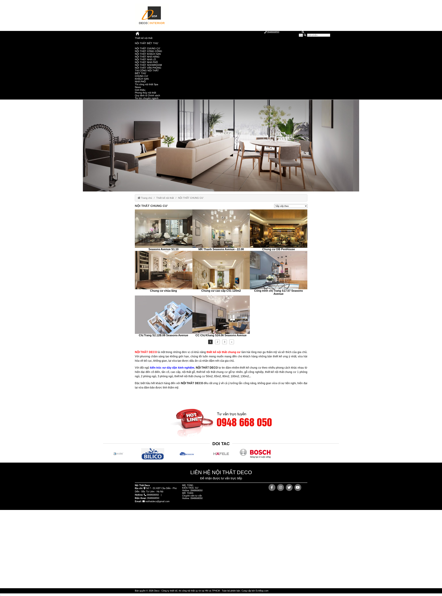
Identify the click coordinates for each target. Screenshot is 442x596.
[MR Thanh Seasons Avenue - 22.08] (221, 230)
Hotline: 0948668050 (192, 490)
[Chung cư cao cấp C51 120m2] (221, 271)
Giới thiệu (140, 89)
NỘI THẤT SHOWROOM (148, 65)
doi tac (221, 443)
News (138, 87)
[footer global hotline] (221, 420)
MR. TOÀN (187, 493)
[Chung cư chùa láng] (163, 271)
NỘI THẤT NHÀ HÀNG (147, 56)
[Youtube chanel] (297, 487)
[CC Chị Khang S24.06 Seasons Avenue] (221, 316)
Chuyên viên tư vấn (192, 495)
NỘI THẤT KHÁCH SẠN (148, 54)
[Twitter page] (289, 487)
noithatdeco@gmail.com (157, 501)
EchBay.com (262, 590)
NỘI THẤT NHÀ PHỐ (146, 62)
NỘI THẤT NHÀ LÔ (145, 59)
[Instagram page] (280, 487)
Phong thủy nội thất (145, 92)
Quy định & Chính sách (147, 95)
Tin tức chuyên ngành (146, 98)
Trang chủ (146, 197)
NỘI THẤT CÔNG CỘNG (148, 51)
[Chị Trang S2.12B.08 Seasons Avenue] (163, 316)
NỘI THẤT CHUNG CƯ (147, 48)
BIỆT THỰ (140, 73)
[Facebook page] (271, 487)
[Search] (305, 35)
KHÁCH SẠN (142, 78)
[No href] (221, 146)
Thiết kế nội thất (143, 38)
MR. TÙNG (187, 485)
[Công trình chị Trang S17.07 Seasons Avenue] (278, 273)
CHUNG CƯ (141, 76)
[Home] (178, 15)
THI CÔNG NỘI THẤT (147, 70)
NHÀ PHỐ (140, 81)
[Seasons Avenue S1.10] (163, 230)
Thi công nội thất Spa (146, 84)
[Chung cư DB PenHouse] (278, 230)
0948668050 (272, 32)
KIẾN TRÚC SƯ (190, 488)
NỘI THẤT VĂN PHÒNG (148, 67)
